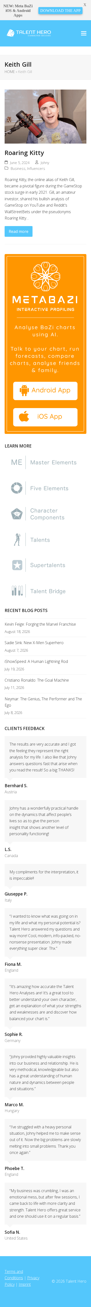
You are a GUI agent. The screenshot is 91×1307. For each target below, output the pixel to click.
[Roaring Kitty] (46, 116)
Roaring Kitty (24, 152)
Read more (18, 231)
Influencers (36, 168)
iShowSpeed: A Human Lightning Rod (36, 661)
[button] (83, 33)
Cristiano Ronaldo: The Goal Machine (37, 680)
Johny (45, 162)
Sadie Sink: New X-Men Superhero (34, 642)
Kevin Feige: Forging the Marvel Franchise (40, 624)
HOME (10, 71)
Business (18, 168)
